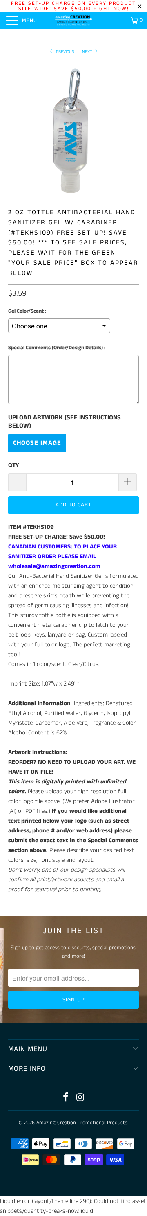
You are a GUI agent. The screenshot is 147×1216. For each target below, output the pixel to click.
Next (88, 52)
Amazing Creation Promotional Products (81, 1123)
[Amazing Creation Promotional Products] (73, 20)
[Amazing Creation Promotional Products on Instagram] (80, 1098)
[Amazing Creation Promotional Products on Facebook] (66, 1098)
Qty (13, 465)
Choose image (37, 443)
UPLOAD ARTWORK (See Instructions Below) (64, 422)
